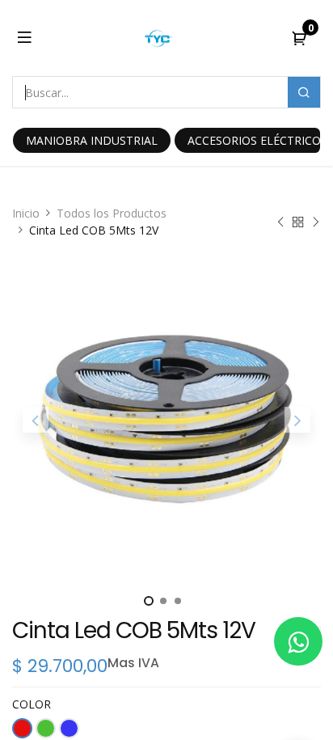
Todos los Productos (111, 213)
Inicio (26, 213)
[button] (35, 420)
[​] (298, 641)
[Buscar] (304, 92)
